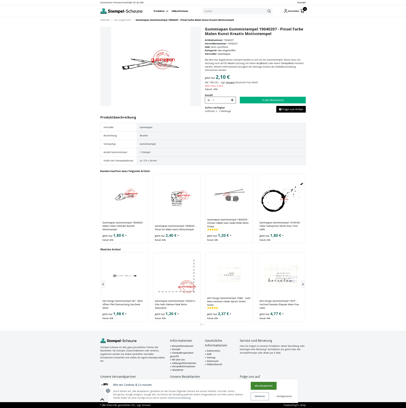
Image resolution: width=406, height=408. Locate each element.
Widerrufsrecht (214, 364)
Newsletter (177, 369)
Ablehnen (260, 396)
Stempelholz (287, 63)
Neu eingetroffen (227, 50)
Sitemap (211, 357)
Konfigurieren (284, 396)
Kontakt (301, 2)
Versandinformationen (183, 366)
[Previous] (103, 284)
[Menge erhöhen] (232, 100)
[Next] (303, 284)
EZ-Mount (229, 63)
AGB (208, 354)
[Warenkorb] (302, 11)
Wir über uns (178, 359)
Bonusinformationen (182, 345)
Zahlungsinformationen (183, 363)
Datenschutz (213, 350)
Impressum (212, 360)
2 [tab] (204, 324)
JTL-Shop (301, 405)
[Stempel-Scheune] (121, 11)
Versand (230, 82)
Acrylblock (261, 63)
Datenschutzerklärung (179, 397)
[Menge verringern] (208, 100)
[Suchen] (269, 11)
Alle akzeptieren (264, 385)
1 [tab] (201, 324)
